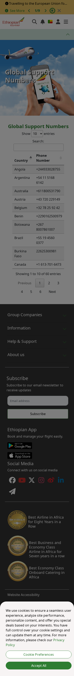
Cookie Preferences (38, 654)
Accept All (38, 665)
